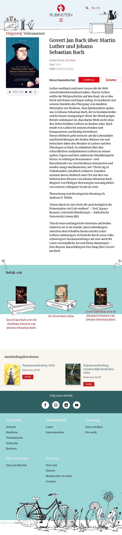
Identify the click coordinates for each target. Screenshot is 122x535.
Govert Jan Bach (66, 60)
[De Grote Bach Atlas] (61, 295)
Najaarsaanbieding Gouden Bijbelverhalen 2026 (98, 369)
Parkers (18, 523)
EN (98, 7)
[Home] (61, 10)
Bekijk (28, 376)
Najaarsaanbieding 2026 (38, 365)
